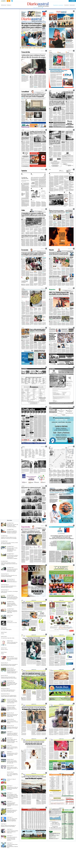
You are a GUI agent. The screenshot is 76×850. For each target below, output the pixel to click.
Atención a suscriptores (58, 5)
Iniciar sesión (72, 5)
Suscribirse (67, 5)
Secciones (4, 5)
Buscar (9, 5)
